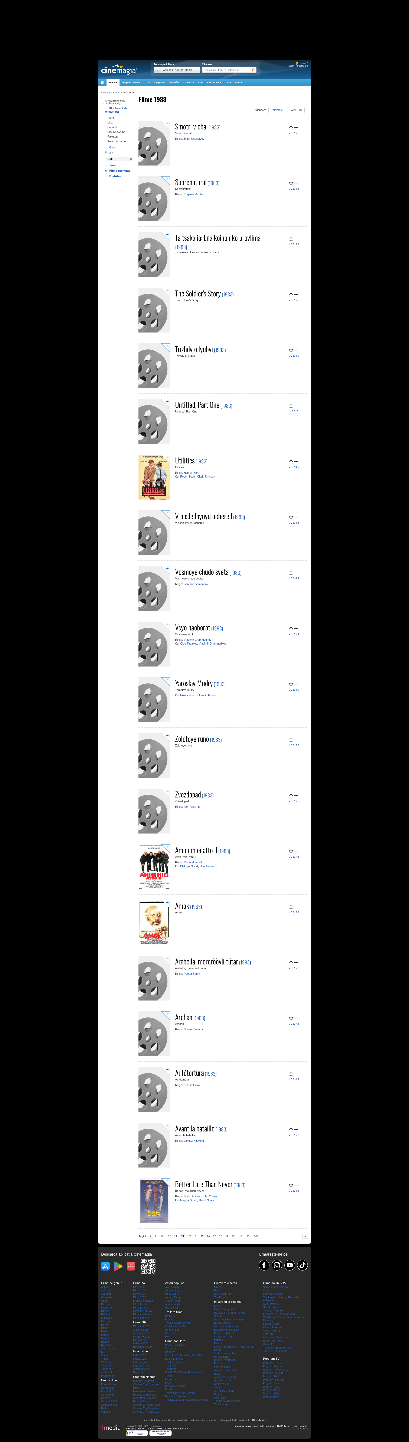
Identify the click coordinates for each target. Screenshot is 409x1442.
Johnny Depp (173, 1297)
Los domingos (222, 1366)
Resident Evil (221, 1356)
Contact (150, 1428)
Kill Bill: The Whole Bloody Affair (183, 1372)
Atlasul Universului (225, 1370)
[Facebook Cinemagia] (264, 1265)
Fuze (168, 1382)
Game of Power (272, 1327)
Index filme (140, 1351)
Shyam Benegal (193, 1029)
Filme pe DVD (141, 1307)
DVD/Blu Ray (284, 1426)
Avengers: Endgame (226, 1377)
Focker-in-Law (271, 1323)
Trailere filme (174, 1312)
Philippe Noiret (189, 866)
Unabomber (172, 1329)
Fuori (217, 1290)
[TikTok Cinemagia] (302, 1265)
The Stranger (221, 1404)
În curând (175, 82)
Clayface (268, 1290)
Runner (218, 1363)
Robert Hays (188, 476)
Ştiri (200, 82)
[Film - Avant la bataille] (154, 1166)
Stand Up (106, 1355)
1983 (110, 159)
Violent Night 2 (271, 1330)
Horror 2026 (140, 1340)
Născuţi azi (171, 1307)
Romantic (106, 1345)
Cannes (105, 1398)
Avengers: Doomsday (275, 1337)
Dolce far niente (174, 1358)
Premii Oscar (108, 1384)
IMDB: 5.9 (293, 244)
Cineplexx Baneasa (144, 1398)
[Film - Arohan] (154, 1055)
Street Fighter (271, 1307)
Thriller (105, 1358)
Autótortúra (189, 1072)
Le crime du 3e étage (226, 1326)
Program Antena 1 (273, 1366)
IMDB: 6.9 (293, 355)
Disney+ (112, 127)
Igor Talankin (192, 806)
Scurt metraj (108, 1348)
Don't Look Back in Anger (228, 1319)
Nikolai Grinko (188, 695)
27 (214, 1236)
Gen (112, 147)
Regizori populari (143, 1372)
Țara (112, 165)
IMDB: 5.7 (293, 745)
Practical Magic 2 (224, 1333)
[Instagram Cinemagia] (277, 1265)
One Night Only (223, 1293)
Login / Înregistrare (298, 65)
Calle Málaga (222, 1383)
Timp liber (159, 82)
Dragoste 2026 (141, 1336)
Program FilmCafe (273, 1379)
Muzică (105, 1334)
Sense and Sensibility (275, 1287)
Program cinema (131, 82)
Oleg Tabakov (188, 643)
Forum (239, 82)
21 (175, 1236)
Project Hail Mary (175, 1345)
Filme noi (139, 1283)
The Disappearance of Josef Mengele (187, 1399)
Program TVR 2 (272, 1397)
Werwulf (267, 1344)
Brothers (170, 1316)
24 (195, 1236)
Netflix (111, 117)
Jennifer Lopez (173, 1290)
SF (102, 1352)
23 (189, 1236)
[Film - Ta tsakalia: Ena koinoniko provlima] (154, 275)
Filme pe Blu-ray (142, 1311)
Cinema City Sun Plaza (146, 1404)
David (168, 1389)
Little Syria (220, 1397)
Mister (104, 1331)
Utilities (185, 460)
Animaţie (106, 1290)
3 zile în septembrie (225, 1353)
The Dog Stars (222, 1297)
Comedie (106, 1297)
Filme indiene (141, 1317)
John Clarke (209, 1196)
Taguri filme (108, 1365)
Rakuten (112, 136)
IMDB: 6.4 (293, 634)
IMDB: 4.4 (293, 578)
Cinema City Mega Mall (146, 1408)
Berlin (104, 1408)
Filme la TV (139, 1304)
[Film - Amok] (154, 943)
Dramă (105, 1311)
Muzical (105, 1338)
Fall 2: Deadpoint (224, 1309)
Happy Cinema (142, 1401)
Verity (217, 1387)
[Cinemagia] (102, 82)
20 (169, 1236)
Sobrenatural (191, 181)
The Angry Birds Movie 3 (277, 1347)
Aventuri (106, 1293)
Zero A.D (268, 1334)
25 (202, 1236)
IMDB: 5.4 (293, 188)
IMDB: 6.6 (293, 133)
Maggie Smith (188, 1200)
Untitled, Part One (197, 404)
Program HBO (271, 1386)
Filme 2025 (139, 1297)
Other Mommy (271, 1303)
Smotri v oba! (191, 126)
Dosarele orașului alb (226, 1329)
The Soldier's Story (198, 293)
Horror (105, 1324)
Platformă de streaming (116, 110)
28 (220, 1236)
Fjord (168, 1336)
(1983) (214, 127)
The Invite (170, 1365)
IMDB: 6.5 (293, 300)
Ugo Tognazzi (208, 866)
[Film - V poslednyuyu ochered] (154, 554)
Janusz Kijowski (194, 1140)
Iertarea (218, 1340)
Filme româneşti (142, 1314)
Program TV (108, 1375)
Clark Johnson (206, 476)
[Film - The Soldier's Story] (154, 331)
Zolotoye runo (192, 738)
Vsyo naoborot (192, 627)
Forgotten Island (272, 1293)
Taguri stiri (107, 1369)
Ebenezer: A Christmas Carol (279, 1314)
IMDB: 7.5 (293, 1023)
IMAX (136, 1387)
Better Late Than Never (204, 1183)
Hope (217, 1373)
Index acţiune (141, 1362)
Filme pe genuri (111, 1283)
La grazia (170, 1379)
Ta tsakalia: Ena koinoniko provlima (218, 237)
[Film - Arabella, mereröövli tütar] (154, 999)
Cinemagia (106, 92)
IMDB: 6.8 (293, 968)
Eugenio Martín (193, 194)
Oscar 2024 (108, 1394)
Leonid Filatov (207, 695)
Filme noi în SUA (274, 1283)
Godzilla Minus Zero (176, 1326)
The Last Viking (174, 1362)
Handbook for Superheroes (230, 1312)
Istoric (104, 1328)
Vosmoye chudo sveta (202, 571)
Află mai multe (259, 1420)
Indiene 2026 (140, 1343)
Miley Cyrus (172, 1293)
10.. (163, 1236)
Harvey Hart (191, 472)
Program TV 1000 (273, 1390)
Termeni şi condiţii (135, 1428)
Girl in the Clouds (224, 1390)
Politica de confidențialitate (169, 1428)
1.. (156, 1236)
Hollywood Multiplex (145, 1394)
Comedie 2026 (141, 1333)
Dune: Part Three (273, 1340)
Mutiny (218, 1287)
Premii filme (109, 1380)
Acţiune (105, 1287)
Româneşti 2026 (142, 1346)
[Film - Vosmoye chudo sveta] (154, 609)
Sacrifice (219, 1316)
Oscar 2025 (108, 1391)
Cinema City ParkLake (146, 1411)
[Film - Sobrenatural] (154, 220)
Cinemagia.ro (119, 69)
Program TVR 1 (272, 1393)
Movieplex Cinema (144, 1391)
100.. (257, 1236)
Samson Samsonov (196, 584)
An (111, 153)
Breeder (169, 1319)
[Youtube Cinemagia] (289, 1265)
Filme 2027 (139, 1290)
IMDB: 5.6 (293, 522)
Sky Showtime (116, 132)
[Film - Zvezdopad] (154, 832)
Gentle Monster (223, 1380)
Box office (270, 1426)
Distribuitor (117, 176)
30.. (234, 1236)
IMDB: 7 (293, 411)
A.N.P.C (188, 1428)
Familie (105, 1314)
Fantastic (106, 1317)
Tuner (168, 1375)
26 (208, 1236)
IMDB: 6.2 (293, 1135)
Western (106, 1362)
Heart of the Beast (224, 1360)
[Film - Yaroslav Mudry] (154, 721)
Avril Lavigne (172, 1287)
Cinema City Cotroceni (146, 1384)
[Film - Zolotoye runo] (154, 776)
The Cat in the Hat (273, 1310)
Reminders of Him (175, 1386)
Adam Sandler (173, 1304)
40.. (241, 1236)
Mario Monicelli (193, 862)
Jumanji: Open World (275, 1351)
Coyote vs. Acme (223, 1336)
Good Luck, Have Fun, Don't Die (183, 1355)
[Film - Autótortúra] (154, 1110)
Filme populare (175, 1341)
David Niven (206, 1200)
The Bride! (171, 1369)
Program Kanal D (273, 1373)
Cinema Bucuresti (143, 1381)
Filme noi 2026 (141, 1326)
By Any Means (222, 1322)
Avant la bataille (195, 1128)
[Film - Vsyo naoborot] (154, 665)
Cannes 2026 (109, 1401)
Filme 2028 (139, 1287)
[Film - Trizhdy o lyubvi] (154, 387)
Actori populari (141, 1369)
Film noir (106, 1321)
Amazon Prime (116, 141)
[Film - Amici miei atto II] (154, 888)
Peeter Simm (192, 973)
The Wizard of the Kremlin (180, 1392)
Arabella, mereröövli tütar (206, 961)
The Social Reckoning (178, 1322)
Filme (117, 92)
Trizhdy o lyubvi (194, 348)
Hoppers (170, 1352)
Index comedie (141, 1365)
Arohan (183, 1016)
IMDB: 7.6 (293, 856)
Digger (218, 1394)
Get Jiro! (170, 1333)
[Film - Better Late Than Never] (154, 1222)
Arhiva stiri (107, 1372)
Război (105, 1341)
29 (226, 1236)
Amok (182, 905)
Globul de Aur (109, 1404)
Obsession (171, 1348)
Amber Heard (173, 1300)
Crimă (104, 1300)
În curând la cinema (227, 1301)
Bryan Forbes (192, 1196)
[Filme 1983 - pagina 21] (151, 1235)
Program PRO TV (273, 1362)
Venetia (105, 1411)
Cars (217, 1305)
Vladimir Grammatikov (197, 639)
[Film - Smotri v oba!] (154, 164)
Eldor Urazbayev (194, 138)
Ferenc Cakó (192, 1085)
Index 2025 (139, 1358)
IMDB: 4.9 (293, 467)
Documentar (108, 1304)
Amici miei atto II (196, 849)
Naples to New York (176, 1396)
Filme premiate (120, 170)
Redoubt (219, 1343)
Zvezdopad (188, 794)
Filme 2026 (139, 1293)
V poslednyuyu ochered (203, 515)
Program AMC (271, 1376)
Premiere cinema (143, 1300)
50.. (248, 1236)
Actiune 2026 (140, 1329)
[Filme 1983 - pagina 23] (305, 1235)
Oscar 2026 (108, 1387)
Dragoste (106, 1307)
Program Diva (271, 1383)
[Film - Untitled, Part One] (154, 442)
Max (110, 122)
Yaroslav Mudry (194, 682)
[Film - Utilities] (154, 498)
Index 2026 (139, 1355)
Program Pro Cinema (275, 1369)
